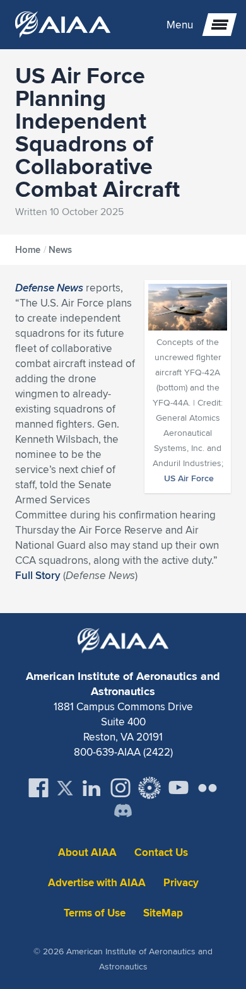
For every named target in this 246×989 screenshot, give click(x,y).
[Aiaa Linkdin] (91, 788)
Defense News (49, 287)
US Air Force (189, 478)
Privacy (181, 883)
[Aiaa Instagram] (120, 788)
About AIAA (87, 852)
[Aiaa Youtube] (178, 788)
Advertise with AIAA (97, 883)
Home (27, 250)
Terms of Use (95, 913)
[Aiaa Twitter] (65, 788)
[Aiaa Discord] (123, 811)
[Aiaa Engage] (149, 788)
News (60, 250)
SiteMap (163, 913)
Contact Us (161, 852)
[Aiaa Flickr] (207, 788)
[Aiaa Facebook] (38, 788)
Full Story (38, 575)
